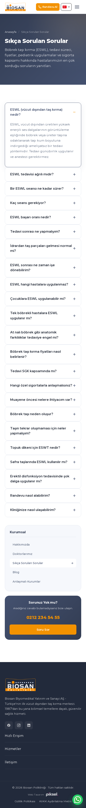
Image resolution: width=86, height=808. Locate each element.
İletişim (11, 762)
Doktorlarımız (22, 554)
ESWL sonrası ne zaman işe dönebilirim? (32, 267)
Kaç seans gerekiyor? (28, 203)
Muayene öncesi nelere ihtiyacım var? (41, 400)
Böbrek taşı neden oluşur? (31, 414)
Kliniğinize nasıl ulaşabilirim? (33, 510)
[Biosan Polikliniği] (15, 7)
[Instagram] (19, 725)
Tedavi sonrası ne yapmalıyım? (35, 231)
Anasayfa (10, 31)
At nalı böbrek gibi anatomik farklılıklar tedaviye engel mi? (34, 334)
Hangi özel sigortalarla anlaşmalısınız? (41, 385)
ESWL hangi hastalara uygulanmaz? (39, 284)
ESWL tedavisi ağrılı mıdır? (32, 174)
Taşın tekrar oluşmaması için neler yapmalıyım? (38, 430)
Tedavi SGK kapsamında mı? (33, 371)
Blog (16, 572)
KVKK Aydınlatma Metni (55, 801)
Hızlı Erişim (14, 736)
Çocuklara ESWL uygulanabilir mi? (38, 299)
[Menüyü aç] (77, 7)
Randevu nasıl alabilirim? (30, 495)
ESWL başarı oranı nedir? (30, 217)
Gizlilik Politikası (25, 801)
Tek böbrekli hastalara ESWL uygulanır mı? (34, 315)
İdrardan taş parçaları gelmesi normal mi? (41, 248)
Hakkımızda (21, 544)
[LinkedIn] (29, 725)
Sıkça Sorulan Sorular (28, 563)
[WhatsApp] (77, 799)
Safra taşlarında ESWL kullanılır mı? (38, 462)
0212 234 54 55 (43, 617)
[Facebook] (9, 725)
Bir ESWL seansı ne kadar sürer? (37, 188)
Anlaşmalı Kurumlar (26, 581)
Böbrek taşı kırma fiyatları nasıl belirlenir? (35, 354)
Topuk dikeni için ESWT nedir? (35, 448)
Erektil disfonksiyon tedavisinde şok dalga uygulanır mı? (39, 478)
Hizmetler (13, 749)
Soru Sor (43, 629)
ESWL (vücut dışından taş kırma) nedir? (36, 112)
